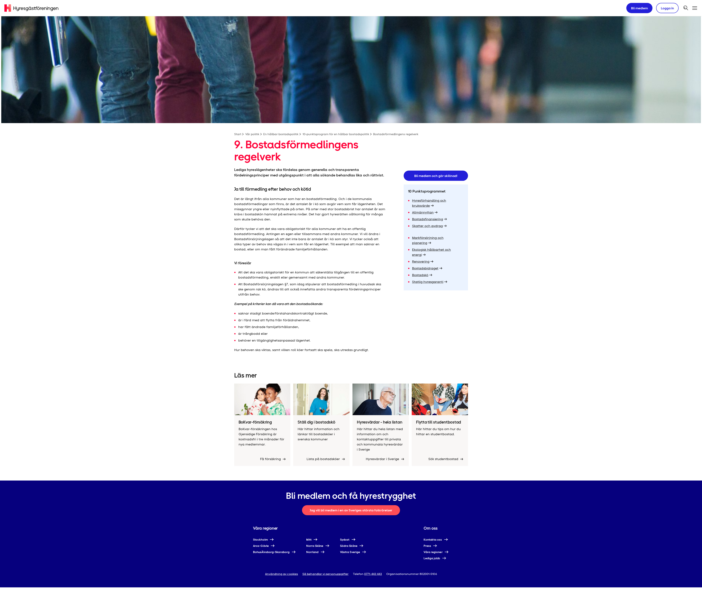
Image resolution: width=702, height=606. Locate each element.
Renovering (420, 261)
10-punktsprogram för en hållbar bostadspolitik (336, 134)
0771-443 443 (373, 574)
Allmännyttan (423, 212)
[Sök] (686, 8)
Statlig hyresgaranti (427, 282)
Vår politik (252, 134)
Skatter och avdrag (427, 226)
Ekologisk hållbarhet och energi (431, 252)
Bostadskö (420, 275)
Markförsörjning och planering (428, 240)
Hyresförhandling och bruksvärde (429, 203)
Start (237, 134)
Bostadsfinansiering (427, 219)
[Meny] (694, 8)
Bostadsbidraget (425, 268)
